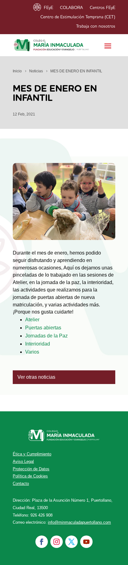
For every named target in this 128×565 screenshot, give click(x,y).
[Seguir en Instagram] (56, 542)
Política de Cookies (30, 476)
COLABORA (71, 8)
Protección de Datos (31, 469)
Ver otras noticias (36, 377)
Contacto (21, 483)
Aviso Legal (23, 461)
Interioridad (37, 343)
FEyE (48, 8)
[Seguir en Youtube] (86, 542)
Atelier (32, 319)
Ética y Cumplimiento (32, 454)
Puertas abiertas (43, 327)
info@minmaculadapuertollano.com (79, 522)
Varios (32, 352)
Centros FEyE (102, 8)
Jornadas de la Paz (46, 335)
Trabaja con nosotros (95, 26)
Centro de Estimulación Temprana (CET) (77, 17)
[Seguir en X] (71, 542)
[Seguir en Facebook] (41, 542)
